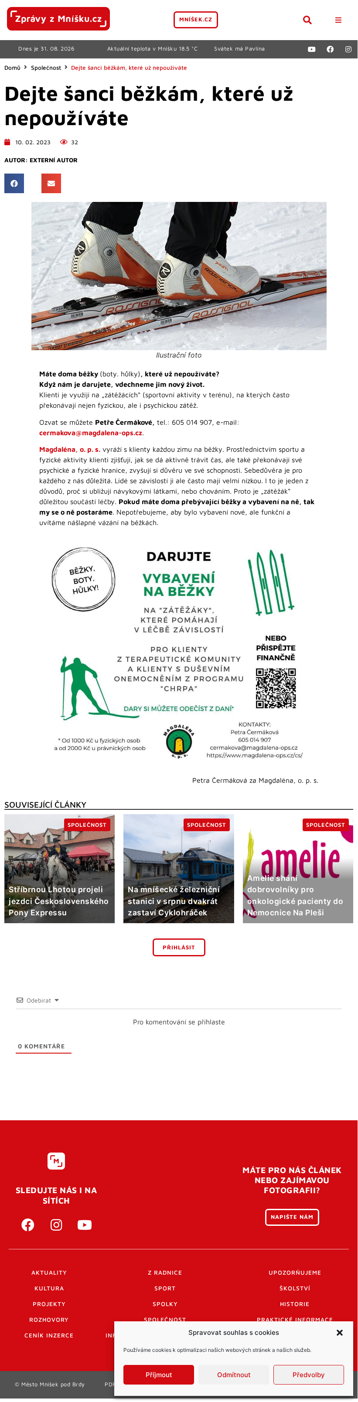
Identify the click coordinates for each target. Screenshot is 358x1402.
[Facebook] (330, 49)
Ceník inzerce (49, 1335)
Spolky (165, 1303)
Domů (12, 67)
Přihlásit (179, 947)
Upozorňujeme (295, 1272)
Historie (295, 1303)
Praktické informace (295, 1319)
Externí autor (54, 160)
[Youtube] (312, 49)
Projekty (49, 1303)
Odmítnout (234, 1375)
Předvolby (309, 1375)
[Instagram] (348, 49)
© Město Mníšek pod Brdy (50, 1384)
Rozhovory (49, 1319)
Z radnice (165, 1272)
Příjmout (159, 1375)
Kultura (49, 1288)
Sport (165, 1288)
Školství (295, 1288)
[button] (339, 1332)
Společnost (46, 67)
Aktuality (49, 1272)
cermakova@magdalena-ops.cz (90, 433)
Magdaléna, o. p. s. (69, 449)
